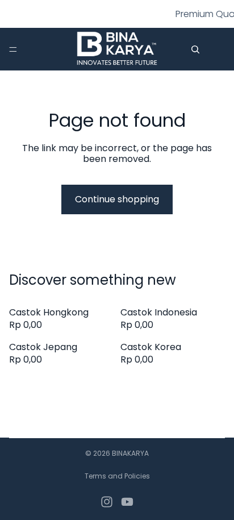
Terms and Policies (117, 476)
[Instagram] (107, 502)
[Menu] (13, 49)
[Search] (195, 49)
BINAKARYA (130, 453)
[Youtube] (127, 502)
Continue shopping (117, 199)
